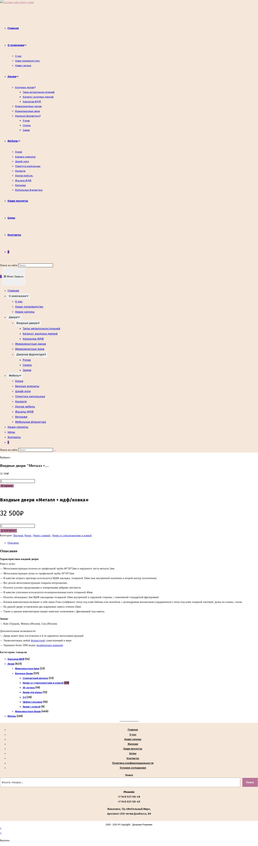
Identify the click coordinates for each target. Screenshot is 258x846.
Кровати (21, 401)
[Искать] (55, 450)
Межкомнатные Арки (29, 349)
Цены (11, 432)
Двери (13, 317)
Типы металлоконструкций (41, 328)
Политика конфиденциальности (133, 763)
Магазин (133, 744)
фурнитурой (38, 640)
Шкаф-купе (23, 391)
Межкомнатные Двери (28, 711)
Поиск (129, 775)
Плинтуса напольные (30, 396)
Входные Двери (22, 535)
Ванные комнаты (27, 386)
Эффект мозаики (32, 702)
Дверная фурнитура (30, 354)
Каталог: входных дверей (40, 333)
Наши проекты (18, 427)
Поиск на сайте (9, 265)
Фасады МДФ (24, 411)
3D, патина (29, 687)
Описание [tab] (13, 542)
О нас (19, 301)
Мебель (14, 375)
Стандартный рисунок (35, 678)
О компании (17, 296)
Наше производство (29, 306)
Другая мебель (25, 406)
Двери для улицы (32, 692)
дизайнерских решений (49, 645)
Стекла (27, 365)
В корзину (7, 485)
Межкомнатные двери (30, 344)
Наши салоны (25, 311)
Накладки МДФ (33, 338)
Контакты (14, 437)
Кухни (19, 381)
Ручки (27, 360)
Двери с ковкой (41, 535)
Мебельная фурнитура (30, 422)
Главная (13, 290)
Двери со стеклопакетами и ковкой (72, 535)
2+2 (24, 697)
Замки (27, 370)
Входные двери (27, 323)
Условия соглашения (133, 767)
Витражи (21, 416)
